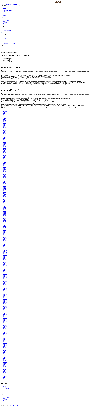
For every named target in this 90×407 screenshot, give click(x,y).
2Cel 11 (4, 124)
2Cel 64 (4, 188)
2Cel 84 (4, 212)
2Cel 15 (4, 129)
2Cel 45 (4, 165)
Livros (4, 37)
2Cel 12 (4, 125)
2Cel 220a (5, 376)
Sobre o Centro (6, 20)
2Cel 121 (5, 256)
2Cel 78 (4, 205)
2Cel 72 (4, 198)
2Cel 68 (4, 193)
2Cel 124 (5, 259)
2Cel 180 (5, 326)
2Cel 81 (4, 208)
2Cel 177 (5, 322)
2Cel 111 (5, 244)
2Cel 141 (5, 280)
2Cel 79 (4, 206)
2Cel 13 (4, 126)
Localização (5, 14)
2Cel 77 (4, 203)
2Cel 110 (5, 243)
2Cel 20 (4, 134)
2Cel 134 (5, 271)
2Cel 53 (4, 175)
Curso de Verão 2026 (7, 10)
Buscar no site (3, 5)
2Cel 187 (5, 334)
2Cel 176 (5, 321)
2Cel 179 (5, 325)
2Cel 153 (5, 294)
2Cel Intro (5, 111)
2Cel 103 (5, 234)
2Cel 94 (4, 224)
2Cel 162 (5, 305)
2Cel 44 (4, 163)
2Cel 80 (4, 207)
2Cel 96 (4, 226)
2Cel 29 (4, 145)
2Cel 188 (5, 335)
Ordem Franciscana (7, 29)
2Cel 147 (5, 287)
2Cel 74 (4, 200)
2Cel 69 (4, 194)
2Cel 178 (5, 324)
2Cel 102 (5, 233)
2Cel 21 (4, 136)
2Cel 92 (4, 221)
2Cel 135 (5, 272)
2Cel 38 (4, 156)
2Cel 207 (5, 358)
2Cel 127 (5, 263)
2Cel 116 (5, 250)
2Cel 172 (5, 316)
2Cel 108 (5, 240)
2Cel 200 (5, 350)
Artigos (4, 38)
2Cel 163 (5, 306)
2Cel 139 (5, 277)
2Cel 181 (5, 327)
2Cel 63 (4, 187)
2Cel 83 (4, 211)
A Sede (4, 21)
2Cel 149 (5, 289)
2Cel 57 (4, 180)
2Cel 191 (5, 339)
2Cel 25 (4, 140)
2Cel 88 (4, 217)
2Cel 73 (4, 199)
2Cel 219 (5, 373)
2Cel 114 (5, 247)
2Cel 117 (5, 251)
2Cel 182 (5, 328)
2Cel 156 (5, 297)
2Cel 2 (4, 113)
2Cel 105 (5, 237)
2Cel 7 (4, 119)
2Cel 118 (5, 252)
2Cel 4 (4, 115)
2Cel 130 (5, 266)
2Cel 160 (5, 302)
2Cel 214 (5, 366)
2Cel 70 (4, 195)
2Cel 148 (5, 288)
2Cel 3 (4, 114)
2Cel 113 (5, 246)
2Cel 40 (4, 158)
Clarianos (8, 40)
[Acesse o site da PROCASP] (45, 32)
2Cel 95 (4, 225)
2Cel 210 (5, 362)
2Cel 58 (4, 181)
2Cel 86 (4, 214)
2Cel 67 (4, 192)
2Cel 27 (4, 143)
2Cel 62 (4, 186)
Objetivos (5, 22)
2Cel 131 (5, 268)
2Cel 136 (5, 274)
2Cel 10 (4, 123)
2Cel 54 (4, 176)
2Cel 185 (5, 332)
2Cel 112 (5, 245)
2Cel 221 (5, 377)
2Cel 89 (4, 218)
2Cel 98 (4, 228)
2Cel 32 (4, 149)
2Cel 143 (5, 282)
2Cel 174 (5, 319)
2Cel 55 (4, 177)
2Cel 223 (5, 379)
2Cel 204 (5, 354)
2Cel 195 (5, 344)
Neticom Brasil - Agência (13, 405)
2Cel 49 (4, 170)
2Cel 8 (4, 120)
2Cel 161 (5, 303)
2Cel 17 (4, 131)
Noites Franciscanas (7, 30)
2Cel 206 (5, 357)
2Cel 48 (4, 169)
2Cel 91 (4, 220)
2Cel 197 (5, 346)
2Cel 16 (4, 130)
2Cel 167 (5, 310)
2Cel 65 (4, 189)
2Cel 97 (4, 227)
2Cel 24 (4, 139)
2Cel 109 (5, 242)
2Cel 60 (4, 183)
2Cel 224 (5, 381)
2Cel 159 (5, 301)
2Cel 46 (4, 167)
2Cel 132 (5, 269)
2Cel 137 (5, 275)
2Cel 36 (4, 154)
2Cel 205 (5, 356)
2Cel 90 (4, 219)
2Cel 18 (4, 132)
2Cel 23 (4, 138)
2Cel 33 (4, 150)
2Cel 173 (5, 318)
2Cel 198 (5, 347)
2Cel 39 (4, 157)
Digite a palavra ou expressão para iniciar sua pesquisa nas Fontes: (14, 45)
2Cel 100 (5, 231)
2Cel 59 (4, 182)
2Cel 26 (4, 142)
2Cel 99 (4, 230)
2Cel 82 (4, 209)
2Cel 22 (4, 137)
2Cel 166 (5, 309)
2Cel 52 (4, 174)
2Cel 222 (5, 378)
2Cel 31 (4, 148)
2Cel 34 (4, 151)
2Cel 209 (5, 360)
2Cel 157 (5, 299)
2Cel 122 (5, 257)
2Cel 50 (4, 171)
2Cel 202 (5, 352)
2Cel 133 (5, 270)
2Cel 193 (5, 341)
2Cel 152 (5, 293)
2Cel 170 (5, 314)
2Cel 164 (5, 307)
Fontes (4, 9)
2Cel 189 (5, 337)
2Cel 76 (4, 202)
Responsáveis (6, 23)
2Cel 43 (4, 162)
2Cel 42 (4, 161)
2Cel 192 (5, 340)
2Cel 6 (4, 118)
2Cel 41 (4, 159)
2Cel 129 (5, 265)
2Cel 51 (4, 173)
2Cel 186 (5, 333)
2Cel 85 (4, 213)
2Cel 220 (5, 375)
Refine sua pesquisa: (5, 49)
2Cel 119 (5, 253)
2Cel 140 (5, 278)
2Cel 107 (5, 239)
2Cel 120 (5, 255)
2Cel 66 (4, 190)
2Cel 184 (5, 331)
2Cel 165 (5, 308)
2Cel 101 (5, 232)
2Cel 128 (5, 264)
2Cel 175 (5, 320)
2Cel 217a (5, 371)
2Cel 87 (4, 215)
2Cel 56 (4, 178)
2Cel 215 (5, 368)
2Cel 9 (4, 121)
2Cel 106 (5, 238)
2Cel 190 (5, 338)
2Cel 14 (4, 127)
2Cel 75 (4, 201)
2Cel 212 (5, 364)
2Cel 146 (5, 286)
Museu (4, 12)
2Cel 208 (5, 359)
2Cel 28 (4, 144)
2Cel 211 (5, 363)
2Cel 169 (5, 313)
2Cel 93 (4, 222)
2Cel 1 (4, 112)
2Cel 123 (5, 258)
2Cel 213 (5, 365)
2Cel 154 (5, 295)
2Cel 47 (4, 168)
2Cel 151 (5, 291)
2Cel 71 (4, 196)
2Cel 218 (5, 372)
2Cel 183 (5, 330)
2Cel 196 (5, 345)
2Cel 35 (4, 152)
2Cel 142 (5, 281)
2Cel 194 (5, 343)
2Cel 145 (5, 284)
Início (4, 8)
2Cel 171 (5, 315)
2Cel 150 (5, 290)
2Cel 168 (5, 312)
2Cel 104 (5, 236)
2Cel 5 (4, 117)
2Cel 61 (4, 184)
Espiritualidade (9, 42)
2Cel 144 (5, 283)
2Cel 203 (5, 353)
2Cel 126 (5, 262)
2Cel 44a (5, 164)
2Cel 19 (4, 133)
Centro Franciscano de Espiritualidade (11, 43)
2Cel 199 (5, 349)
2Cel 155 (5, 296)
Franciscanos (8, 39)
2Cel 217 (5, 370)
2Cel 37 (4, 155)
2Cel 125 (5, 261)
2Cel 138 (5, 276)
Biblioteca (5, 11)
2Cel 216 (5, 369)
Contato (4, 15)
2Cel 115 (5, 249)
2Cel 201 (5, 351)
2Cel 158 (5, 300)
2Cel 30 (4, 146)
